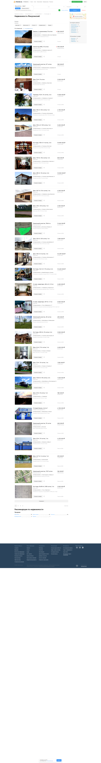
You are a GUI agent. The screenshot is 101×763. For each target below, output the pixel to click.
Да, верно (18, 8)
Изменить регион (25, 8)
